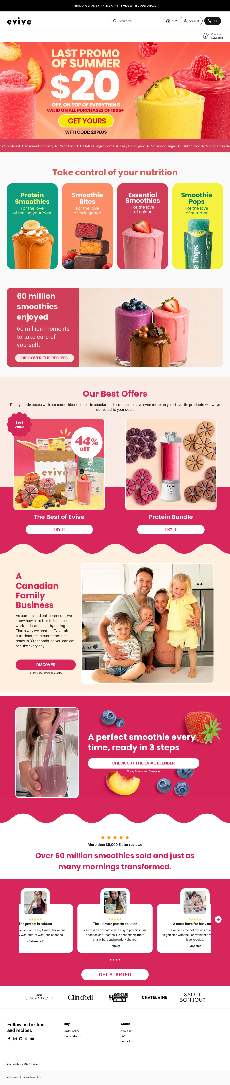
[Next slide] (218, 923)
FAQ (123, 1036)
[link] (115, 90)
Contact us (127, 1041)
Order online (72, 1031)
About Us (126, 1031)
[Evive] (19, 21)
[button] (110, 960)
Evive (34, 1064)
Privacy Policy (13, 1077)
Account (194, 20)
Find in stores (72, 1036)
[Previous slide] (11, 923)
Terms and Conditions (31, 1077)
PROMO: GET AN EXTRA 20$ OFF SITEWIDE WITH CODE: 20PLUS (115, 5)
